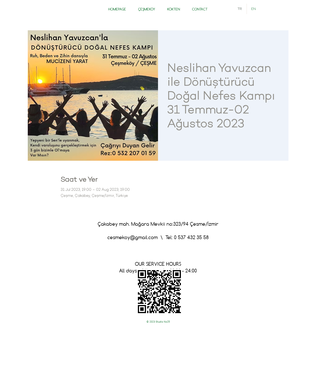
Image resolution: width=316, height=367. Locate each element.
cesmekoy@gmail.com (132, 237)
